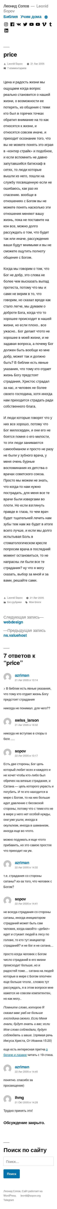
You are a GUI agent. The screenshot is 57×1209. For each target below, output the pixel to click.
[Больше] (46, 17)
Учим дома (31, 16)
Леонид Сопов (16, 6)
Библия (10, 16)
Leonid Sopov (15, 63)
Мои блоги (35, 602)
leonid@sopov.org (31, 1195)
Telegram (8, 1200)
